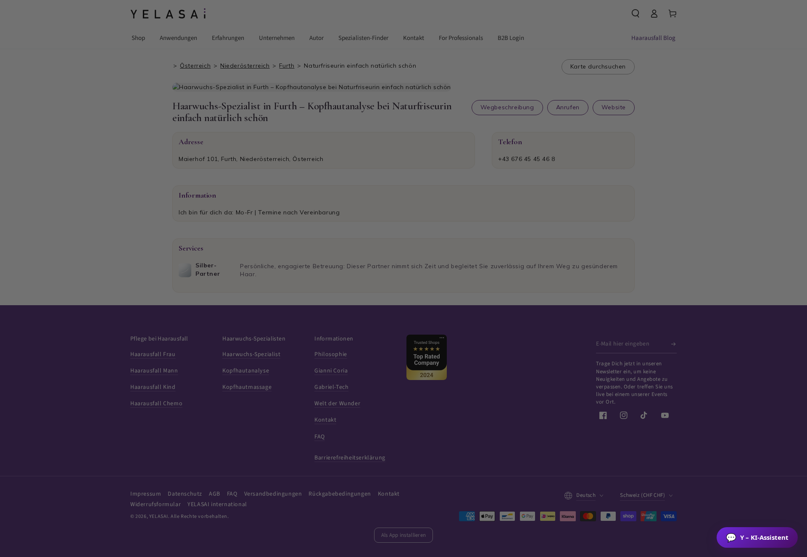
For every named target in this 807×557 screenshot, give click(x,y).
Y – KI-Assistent (757, 537)
